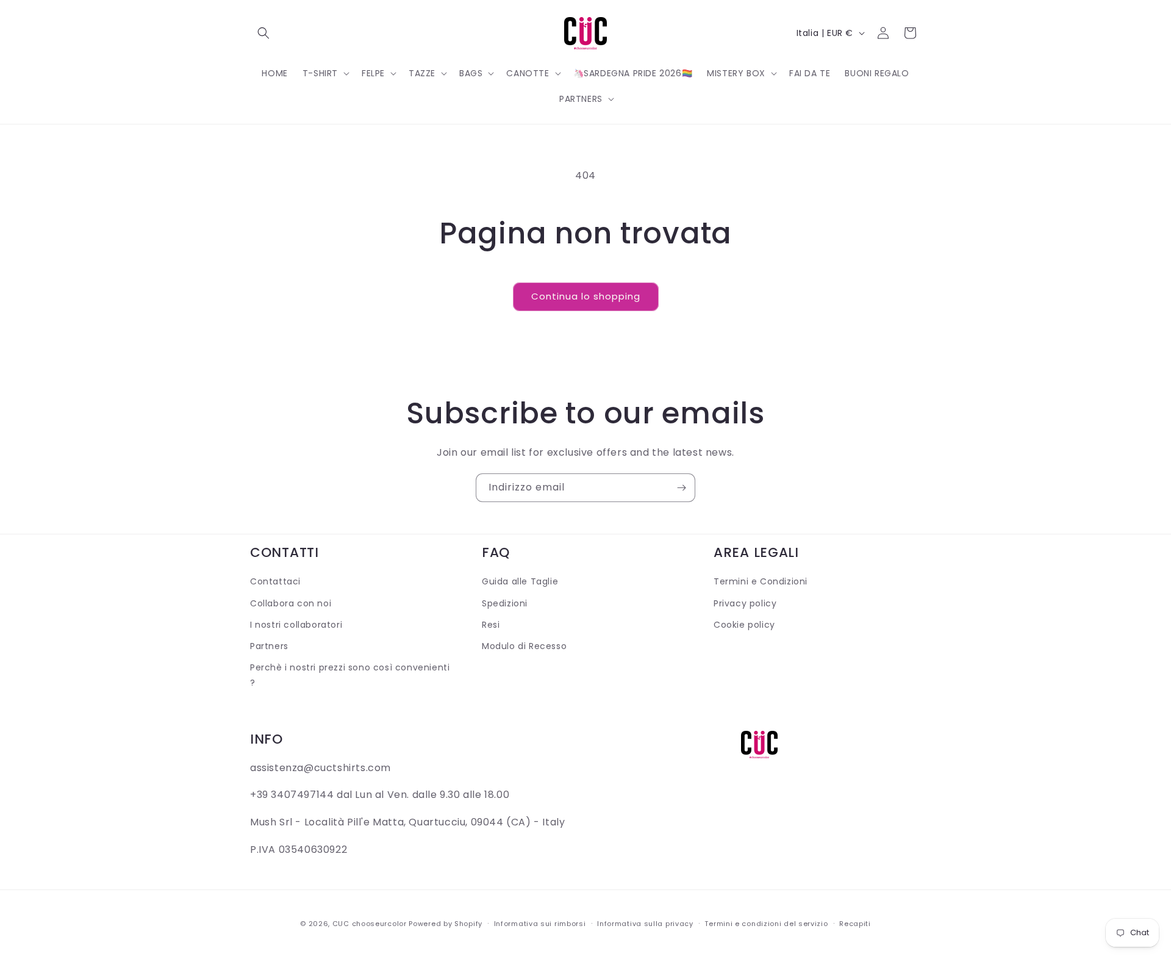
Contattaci (275, 581)
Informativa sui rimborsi (540, 923)
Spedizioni (505, 603)
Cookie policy (744, 625)
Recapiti (855, 923)
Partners (269, 646)
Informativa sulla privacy (645, 923)
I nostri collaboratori (296, 625)
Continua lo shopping (585, 296)
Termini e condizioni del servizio (766, 923)
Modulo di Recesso (524, 646)
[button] (263, 33)
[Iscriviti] (681, 487)
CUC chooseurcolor (369, 923)
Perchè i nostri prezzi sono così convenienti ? (349, 675)
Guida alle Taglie (520, 581)
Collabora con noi (290, 603)
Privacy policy (745, 603)
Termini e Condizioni (761, 581)
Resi (491, 625)
